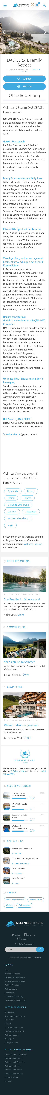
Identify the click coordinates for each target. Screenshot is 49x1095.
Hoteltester (9, 1020)
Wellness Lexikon (11, 989)
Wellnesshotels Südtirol (14, 1073)
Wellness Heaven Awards (14, 1031)
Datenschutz (21, 1000)
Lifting (11, 498)
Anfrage (27, 78)
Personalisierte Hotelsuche (15, 981)
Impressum (9, 1000)
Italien (24, 71)
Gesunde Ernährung (18, 504)
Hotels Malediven (11, 1077)
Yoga (10, 525)
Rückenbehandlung (18, 518)
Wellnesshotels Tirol (12, 1066)
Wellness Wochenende (15, 900)
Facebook (31, 935)
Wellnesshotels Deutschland (16, 1054)
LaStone (12, 511)
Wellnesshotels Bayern (13, 1058)
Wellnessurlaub (36, 900)
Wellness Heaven (11, 1035)
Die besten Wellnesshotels (15, 977)
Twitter (18, 935)
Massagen (31, 511)
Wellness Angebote (12, 985)
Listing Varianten (11, 1042)
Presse (7, 970)
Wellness (9, 905)
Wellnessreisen (24, 905)
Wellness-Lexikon (33, 544)
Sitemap (8, 1081)
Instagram (25, 939)
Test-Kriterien (10, 1012)
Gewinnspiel (9, 993)
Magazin (8, 1024)
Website (27, 86)
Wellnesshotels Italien (13, 1070)
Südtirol (36, 70)
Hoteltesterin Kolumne (14, 1027)
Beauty (31, 491)
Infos (11, 49)
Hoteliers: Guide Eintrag (14, 996)
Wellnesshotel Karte (12, 974)
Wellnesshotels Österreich (15, 1062)
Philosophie (9, 1039)
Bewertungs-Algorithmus (15, 1016)
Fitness (27, 498)
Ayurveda (13, 491)
